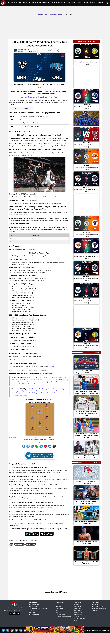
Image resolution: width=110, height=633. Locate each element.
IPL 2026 (31, 610)
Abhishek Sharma (78, 612)
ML (50, 446)
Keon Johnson (22, 382)
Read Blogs (97, 352)
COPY (55, 446)
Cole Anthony (43, 389)
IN (21, 630)
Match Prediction (90, 3)
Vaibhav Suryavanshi (79, 618)
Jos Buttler (77, 616)
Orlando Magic (30, 544)
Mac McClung (32, 393)
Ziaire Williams (23, 384)
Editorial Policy (85, 630)
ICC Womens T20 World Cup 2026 (38, 608)
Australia (58, 606)
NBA (39, 88)
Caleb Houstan (40, 391)
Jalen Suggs (22, 391)
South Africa (59, 608)
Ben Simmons (62, 378)
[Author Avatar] (15, 52)
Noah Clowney (48, 380)
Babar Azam (77, 608)
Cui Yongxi (31, 384)
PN (46, 446)
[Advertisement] (55, 9)
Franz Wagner (61, 389)
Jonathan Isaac (33, 389)
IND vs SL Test (16, 3)
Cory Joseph (24, 395)
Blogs (80, 3)
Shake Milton (60, 382)
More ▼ (101, 3)
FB (24, 446)
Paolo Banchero (50, 391)
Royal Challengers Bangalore (63, 616)
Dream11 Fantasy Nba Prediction (53, 14)
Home (8, 3)
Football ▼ (52, 3)
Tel (4, 630)
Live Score (26, 3)
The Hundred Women (34, 604)
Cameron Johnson (29, 380)
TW (28, 446)
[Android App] (14, 615)
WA (37, 446)
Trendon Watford (58, 380)
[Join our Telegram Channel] (39, 455)
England (58, 610)
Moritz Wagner (30, 391)
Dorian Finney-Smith (17, 380)
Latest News (71, 3)
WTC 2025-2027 (33, 606)
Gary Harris (14, 391)
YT (26, 630)
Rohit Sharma (77, 606)
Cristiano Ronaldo (78, 620)
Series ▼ (35, 3)
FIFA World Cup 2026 (34, 612)
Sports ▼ (61, 3)
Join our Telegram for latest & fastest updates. (39, 97)
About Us (105, 630)
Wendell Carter (52, 389)
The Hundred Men (34, 614)
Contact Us (96, 630)
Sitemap (94, 610)
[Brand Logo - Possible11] (14, 606)
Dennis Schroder (32, 382)
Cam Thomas (53, 378)
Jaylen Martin (42, 382)
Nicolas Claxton (33, 378)
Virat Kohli (76, 604)
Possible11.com (48, 523)
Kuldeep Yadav (78, 614)
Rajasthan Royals (60, 614)
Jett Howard (24, 393)
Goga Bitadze (60, 391)
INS (12, 630)
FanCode (53, 367)
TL (41, 446)
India (57, 604)
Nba (11, 544)
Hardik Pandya (78, 610)
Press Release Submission (99, 608)
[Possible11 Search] (107, 3)
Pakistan (58, 612)
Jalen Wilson (39, 380)
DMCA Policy (95, 604)
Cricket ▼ (43, 3)
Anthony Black (15, 393)
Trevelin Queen (42, 393)
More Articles (97, 462)
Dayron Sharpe (43, 378)
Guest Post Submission (98, 606)
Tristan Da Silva (52, 393)
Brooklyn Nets (19, 544)
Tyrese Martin (51, 382)
